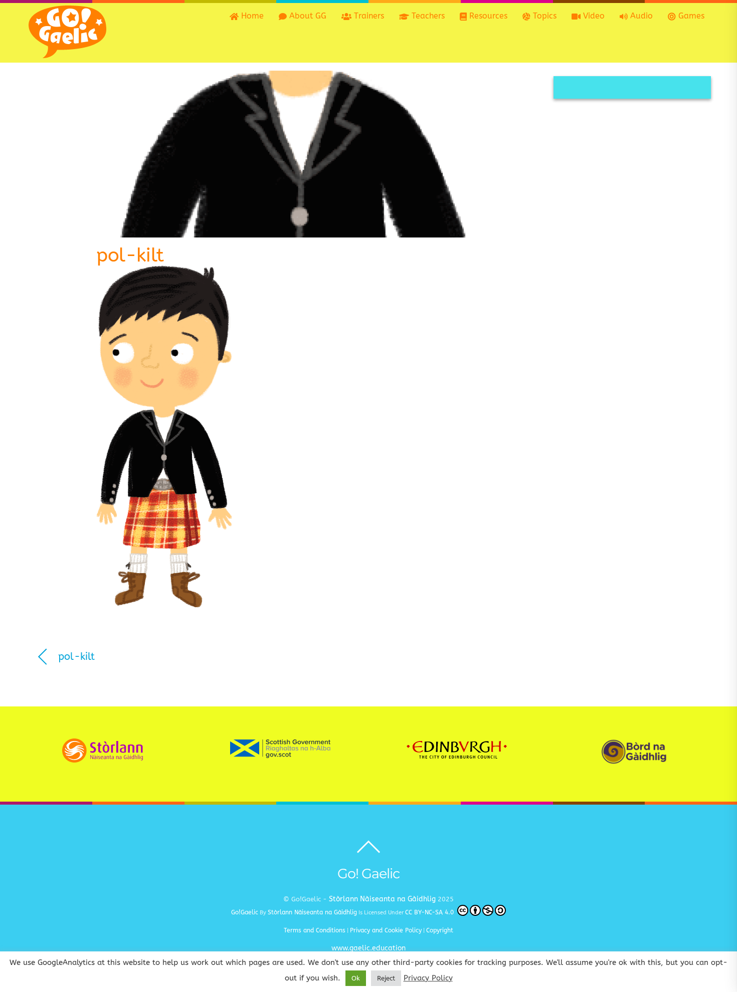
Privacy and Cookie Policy (386, 930)
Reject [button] (386, 978)
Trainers (367, 16)
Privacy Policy (428, 977)
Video (593, 16)
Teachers (427, 16)
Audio (640, 16)
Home (251, 16)
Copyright (439, 930)
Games (690, 16)
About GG (306, 16)
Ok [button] (355, 978)
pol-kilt (130, 255)
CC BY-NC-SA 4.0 (430, 912)
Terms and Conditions (314, 930)
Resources (487, 16)
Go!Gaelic (244, 912)
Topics (543, 16)
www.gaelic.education (368, 948)
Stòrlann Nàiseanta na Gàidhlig (382, 899)
